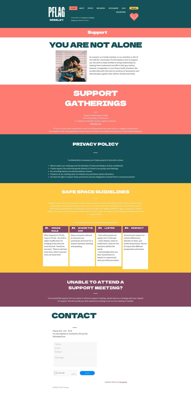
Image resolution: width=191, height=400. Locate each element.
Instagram (91, 18)
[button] (133, 8)
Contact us (74, 20)
